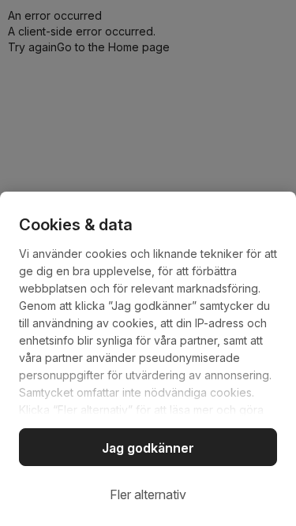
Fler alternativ (148, 494)
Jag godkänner (148, 448)
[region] (148, 359)
